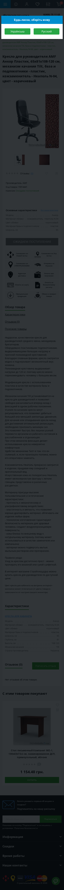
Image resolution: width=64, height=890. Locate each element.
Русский (47, 31)
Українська (17, 31)
